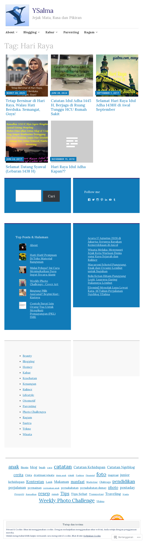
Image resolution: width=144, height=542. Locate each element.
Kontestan (35, 481)
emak (71, 475)
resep (44, 493)
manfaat (78, 481)
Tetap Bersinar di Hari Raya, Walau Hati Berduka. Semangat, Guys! (25, 107)
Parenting (71, 32)
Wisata (27, 434)
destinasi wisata (44, 475)
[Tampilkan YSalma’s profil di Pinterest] (101, 199)
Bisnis (24, 467)
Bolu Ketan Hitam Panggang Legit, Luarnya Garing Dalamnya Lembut (107, 279)
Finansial (90, 475)
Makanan (61, 482)
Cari (51, 196)
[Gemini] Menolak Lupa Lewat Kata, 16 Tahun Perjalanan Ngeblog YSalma (108, 291)
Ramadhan (31, 494)
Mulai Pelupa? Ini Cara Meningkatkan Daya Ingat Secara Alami (45, 271)
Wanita (126, 494)
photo (113, 487)
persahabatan (69, 487)
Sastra (27, 423)
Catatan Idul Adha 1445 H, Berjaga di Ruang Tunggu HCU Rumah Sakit (71, 107)
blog (33, 467)
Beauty (27, 355)
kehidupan (16, 482)
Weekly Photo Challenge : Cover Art (44, 282)
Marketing (92, 482)
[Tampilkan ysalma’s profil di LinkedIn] (106, 199)
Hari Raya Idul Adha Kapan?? (68, 169)
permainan (35, 487)
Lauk (49, 482)
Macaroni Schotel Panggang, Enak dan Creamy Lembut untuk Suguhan (107, 268)
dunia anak (61, 475)
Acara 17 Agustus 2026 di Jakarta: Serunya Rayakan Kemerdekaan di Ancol (105, 241)
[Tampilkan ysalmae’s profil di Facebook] (89, 199)
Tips (64, 493)
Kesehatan (30, 378)
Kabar (49, 32)
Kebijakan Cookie (92, 535)
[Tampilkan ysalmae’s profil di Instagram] (97, 199)
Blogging (30, 32)
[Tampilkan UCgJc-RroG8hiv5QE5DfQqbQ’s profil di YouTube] (110, 199)
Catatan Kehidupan (89, 467)
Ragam (89, 32)
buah (42, 467)
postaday (127, 487)
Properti (19, 494)
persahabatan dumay (93, 487)
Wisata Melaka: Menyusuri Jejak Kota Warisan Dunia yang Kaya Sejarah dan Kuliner (105, 255)
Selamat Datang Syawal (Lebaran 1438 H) (26, 169)
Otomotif (29, 400)
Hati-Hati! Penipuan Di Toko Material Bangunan (43, 258)
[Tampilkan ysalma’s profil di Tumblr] (114, 199)
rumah (55, 494)
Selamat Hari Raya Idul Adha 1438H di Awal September (116, 105)
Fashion (80, 475)
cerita (18, 474)
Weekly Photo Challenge (67, 500)
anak (13, 466)
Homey (27, 367)
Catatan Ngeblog (121, 467)
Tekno (27, 428)
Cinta (28, 475)
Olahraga (105, 482)
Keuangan (29, 383)
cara (49, 467)
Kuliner (27, 389)
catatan (63, 466)
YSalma (42, 10)
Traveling (113, 494)
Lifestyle (28, 395)
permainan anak (51, 488)
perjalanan (17, 487)
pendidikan (123, 481)
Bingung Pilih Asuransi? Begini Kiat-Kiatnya (44, 294)
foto (101, 474)
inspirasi (113, 475)
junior (125, 475)
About (9, 32)
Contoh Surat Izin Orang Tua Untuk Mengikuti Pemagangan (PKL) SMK (42, 310)
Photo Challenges (34, 412)
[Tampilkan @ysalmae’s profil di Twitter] (93, 199)
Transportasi (96, 494)
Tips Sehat (79, 494)
